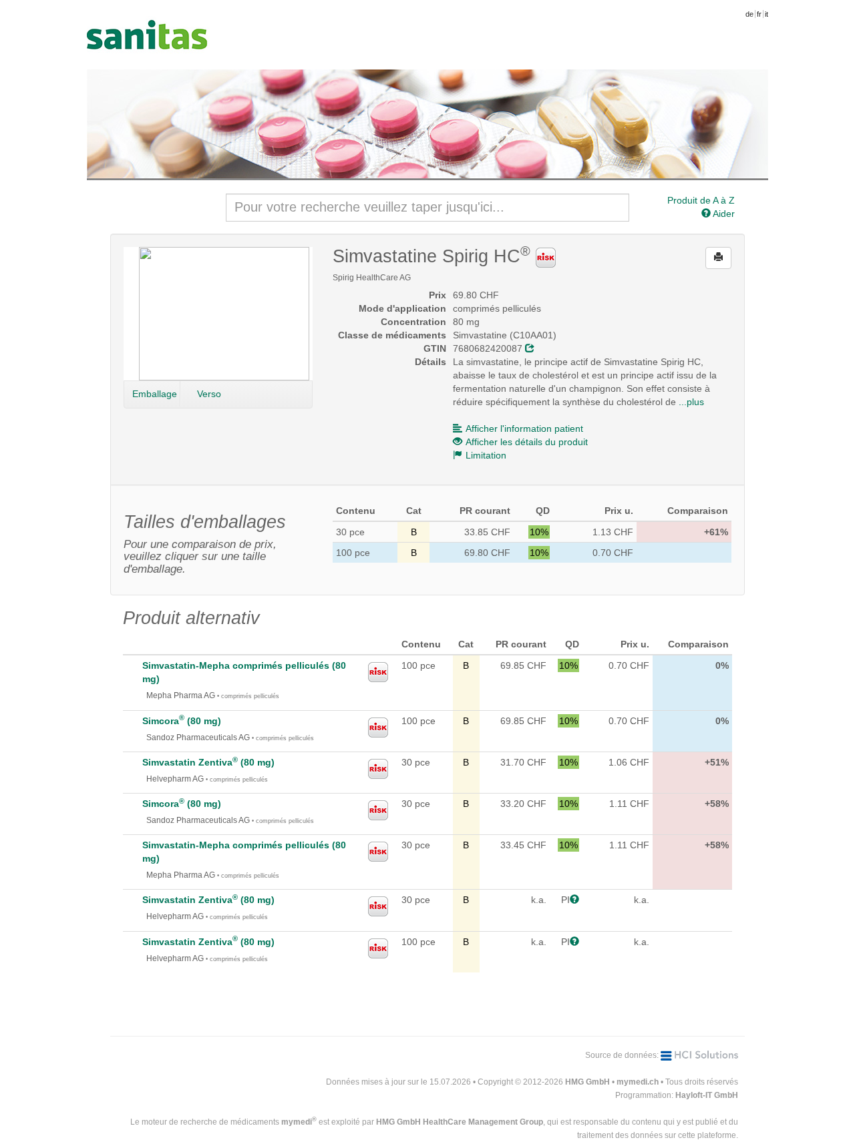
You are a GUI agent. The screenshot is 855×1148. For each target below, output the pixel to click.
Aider (723, 213)
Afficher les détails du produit (527, 442)
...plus (691, 401)
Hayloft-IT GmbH (706, 1095)
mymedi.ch (638, 1082)
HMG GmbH (587, 1082)
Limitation (486, 455)
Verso (209, 393)
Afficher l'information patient (524, 428)
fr (759, 14)
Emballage (154, 393)
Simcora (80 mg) (181, 720)
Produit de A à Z (701, 200)
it (766, 14)
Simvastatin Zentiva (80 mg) (208, 762)
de (749, 14)
